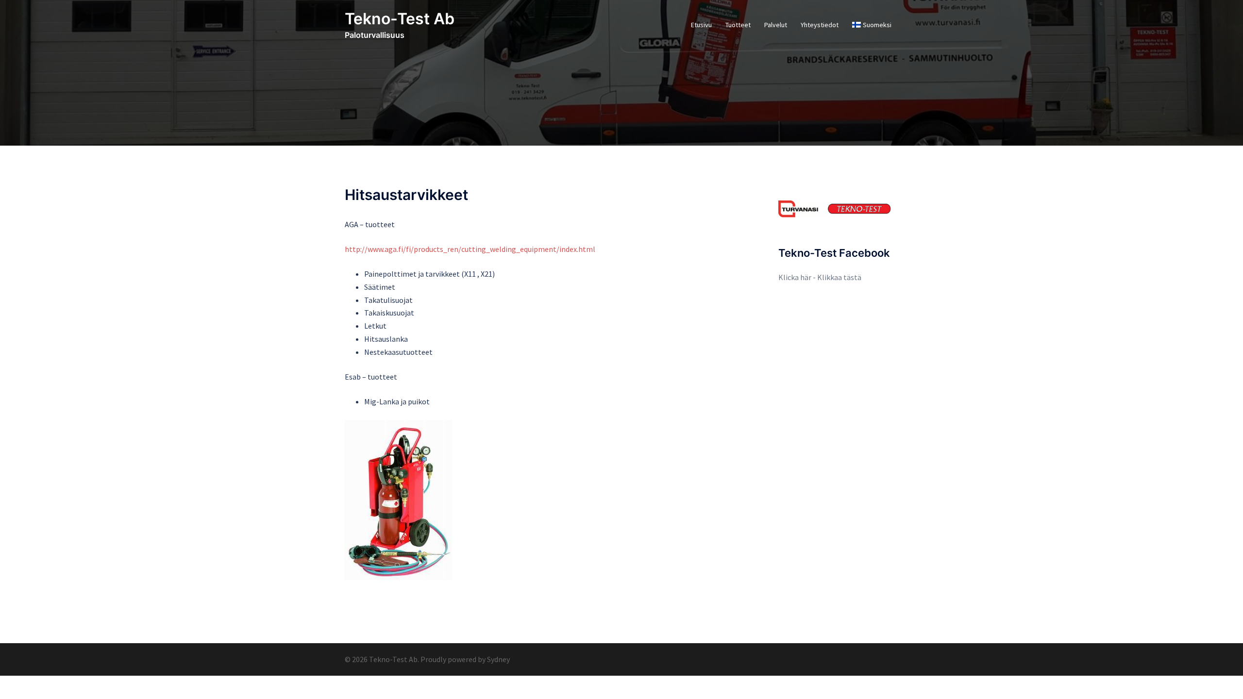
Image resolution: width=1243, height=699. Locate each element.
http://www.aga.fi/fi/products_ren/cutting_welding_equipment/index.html (470, 249)
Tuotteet (738, 24)
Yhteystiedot (820, 24)
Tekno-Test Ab (399, 18)
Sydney (498, 659)
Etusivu (701, 24)
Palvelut (775, 24)
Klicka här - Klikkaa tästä (819, 277)
